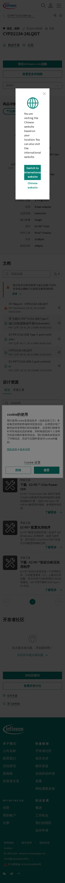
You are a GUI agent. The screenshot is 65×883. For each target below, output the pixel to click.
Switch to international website (32, 172)
